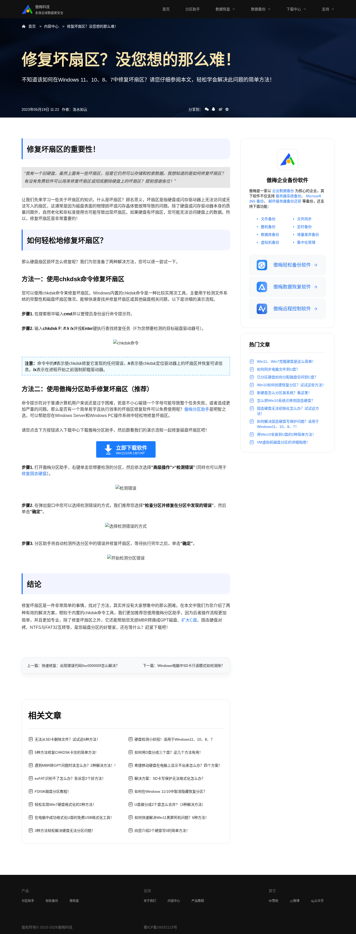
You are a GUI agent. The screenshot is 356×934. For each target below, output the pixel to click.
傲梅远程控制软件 (292, 308)
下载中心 (293, 9)
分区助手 (192, 9)
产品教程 (198, 901)
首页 (166, 9)
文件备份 (268, 219)
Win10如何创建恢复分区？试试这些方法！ (291, 385)
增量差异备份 (308, 234)
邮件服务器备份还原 (284, 201)
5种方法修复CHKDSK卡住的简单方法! (65, 752)
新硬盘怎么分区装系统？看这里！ (284, 393)
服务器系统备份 (288, 196)
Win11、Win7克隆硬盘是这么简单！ (286, 361)
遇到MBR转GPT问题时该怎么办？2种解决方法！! (75, 765)
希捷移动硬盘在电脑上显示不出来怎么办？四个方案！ (178, 765)
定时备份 (304, 227)
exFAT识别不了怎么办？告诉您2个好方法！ (70, 778)
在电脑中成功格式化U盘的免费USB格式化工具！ (74, 817)
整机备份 (268, 227)
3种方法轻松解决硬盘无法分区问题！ (65, 830)
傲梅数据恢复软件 (292, 287)
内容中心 (51, 26)
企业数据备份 (283, 191)
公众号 (319, 901)
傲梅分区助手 (196, 409)
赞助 (275, 901)
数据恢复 (223, 9)
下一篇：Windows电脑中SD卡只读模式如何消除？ (184, 665)
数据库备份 (270, 234)
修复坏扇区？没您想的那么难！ (92, 26)
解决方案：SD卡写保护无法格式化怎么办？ (169, 778)
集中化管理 (306, 242)
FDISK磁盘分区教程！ (53, 791)
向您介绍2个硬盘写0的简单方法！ (162, 830)
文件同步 (304, 219)
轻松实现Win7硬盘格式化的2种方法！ (65, 804)
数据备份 (258, 9)
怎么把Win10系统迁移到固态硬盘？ (286, 400)
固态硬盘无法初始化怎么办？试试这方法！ (288, 411)
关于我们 (150, 901)
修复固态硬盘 (34, 473)
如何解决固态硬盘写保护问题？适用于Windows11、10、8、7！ (288, 424)
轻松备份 (52, 901)
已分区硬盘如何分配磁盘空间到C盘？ (287, 377)
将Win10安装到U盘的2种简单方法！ (286, 434)
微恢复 (74, 901)
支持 (325, 9)
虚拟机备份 (270, 242)
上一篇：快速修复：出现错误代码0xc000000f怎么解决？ (73, 665)
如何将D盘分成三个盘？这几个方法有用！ (168, 752)
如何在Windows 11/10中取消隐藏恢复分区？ (170, 791)
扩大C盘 (189, 620)
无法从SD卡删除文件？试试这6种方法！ (67, 739)
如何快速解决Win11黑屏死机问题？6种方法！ (171, 817)
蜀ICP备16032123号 (160, 927)
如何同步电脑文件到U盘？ (278, 369)
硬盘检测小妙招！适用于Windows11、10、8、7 (173, 739)
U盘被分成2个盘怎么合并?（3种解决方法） (169, 804)
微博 (296, 901)
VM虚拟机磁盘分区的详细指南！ (283, 442)
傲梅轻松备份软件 (292, 265)
